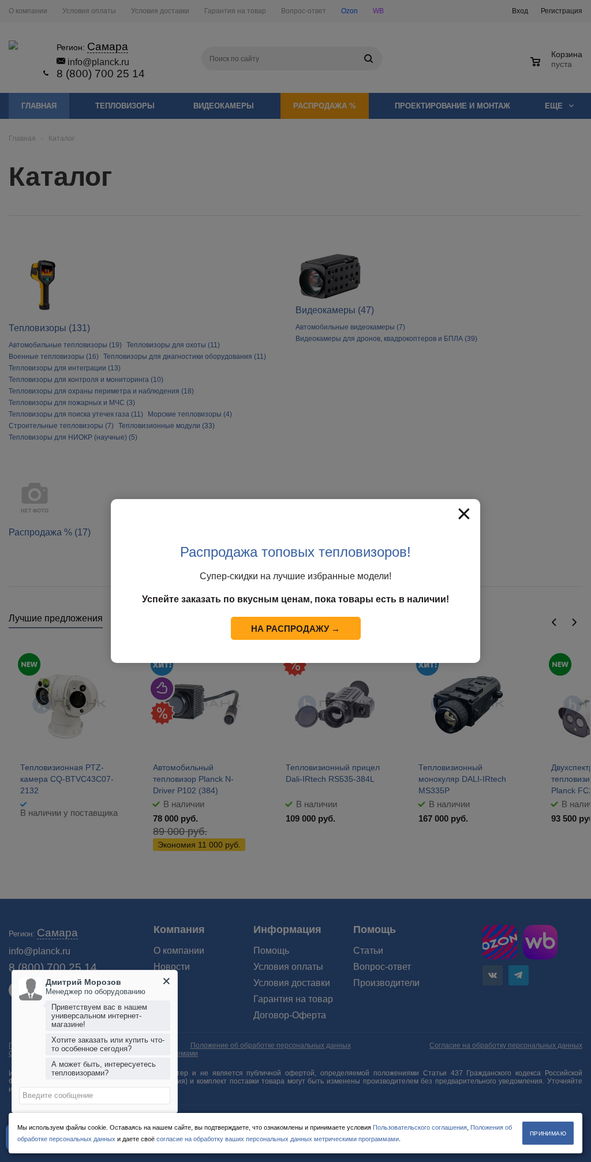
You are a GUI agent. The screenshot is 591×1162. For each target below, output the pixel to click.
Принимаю (548, 1133)
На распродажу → (295, 629)
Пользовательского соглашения (420, 1127)
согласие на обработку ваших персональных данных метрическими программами (277, 1138)
